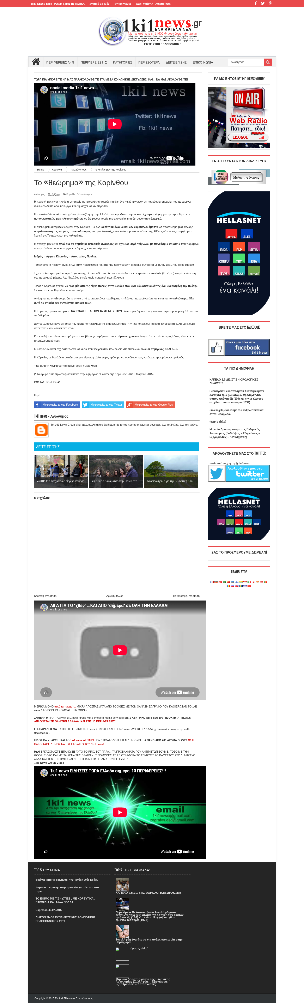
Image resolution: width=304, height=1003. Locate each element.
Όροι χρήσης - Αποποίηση (153, 3)
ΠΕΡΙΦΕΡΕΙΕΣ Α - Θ (60, 62)
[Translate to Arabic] (224, 582)
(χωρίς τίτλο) (217, 421)
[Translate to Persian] (257, 582)
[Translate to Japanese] (253, 582)
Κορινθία (70, 194)
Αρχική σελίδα (114, 595)
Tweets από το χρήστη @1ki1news (229, 463)
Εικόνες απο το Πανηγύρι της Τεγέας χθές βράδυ (67, 879)
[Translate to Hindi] (241, 582)
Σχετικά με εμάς (100, 3)
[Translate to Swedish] (241, 586)
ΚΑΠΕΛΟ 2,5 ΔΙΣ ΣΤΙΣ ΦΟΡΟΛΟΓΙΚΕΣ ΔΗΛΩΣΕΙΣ (148, 892)
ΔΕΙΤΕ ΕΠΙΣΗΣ (176, 62)
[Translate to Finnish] (236, 582)
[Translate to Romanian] (228, 586)
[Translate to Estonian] (232, 582)
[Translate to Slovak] (236, 586)
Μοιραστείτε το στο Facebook (60, 404)
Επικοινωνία (123, 3)
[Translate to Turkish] (220, 582)
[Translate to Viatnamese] (249, 586)
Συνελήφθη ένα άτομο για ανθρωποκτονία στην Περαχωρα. (149, 940)
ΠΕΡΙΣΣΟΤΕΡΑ (149, 62)
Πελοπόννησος (84, 194)
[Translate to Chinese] (228, 582)
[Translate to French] (212, 582)
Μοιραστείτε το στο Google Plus (154, 404)
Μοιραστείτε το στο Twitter (106, 404)
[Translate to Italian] (249, 582)
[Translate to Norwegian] (261, 582)
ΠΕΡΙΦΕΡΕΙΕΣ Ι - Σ (94, 62)
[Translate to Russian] (232, 586)
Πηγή (37, 395)
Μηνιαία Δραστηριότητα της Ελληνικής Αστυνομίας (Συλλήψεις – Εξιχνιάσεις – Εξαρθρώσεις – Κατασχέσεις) (234, 433)
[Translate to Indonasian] (245, 582)
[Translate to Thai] (245, 586)
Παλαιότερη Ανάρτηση (186, 595)
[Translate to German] (216, 582)
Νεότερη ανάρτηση (45, 595)
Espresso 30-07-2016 (49, 910)
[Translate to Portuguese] (265, 582)
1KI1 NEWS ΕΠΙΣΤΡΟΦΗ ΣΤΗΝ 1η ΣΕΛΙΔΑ (58, 3)
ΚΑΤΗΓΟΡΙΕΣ (122, 62)
